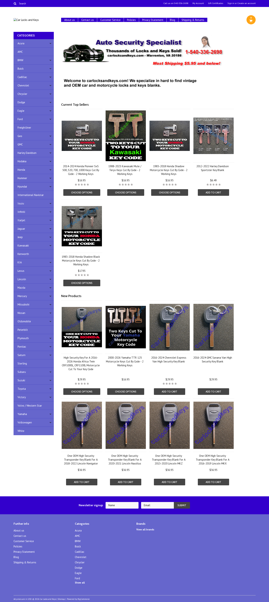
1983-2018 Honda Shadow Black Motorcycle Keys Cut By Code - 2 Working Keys (81, 260)
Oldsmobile (24, 321)
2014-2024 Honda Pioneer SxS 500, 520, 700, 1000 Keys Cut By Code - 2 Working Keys (80, 170)
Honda (21, 169)
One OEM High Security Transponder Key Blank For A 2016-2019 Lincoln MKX (212, 459)
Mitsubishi (23, 304)
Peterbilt (23, 329)
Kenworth (23, 254)
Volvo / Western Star (30, 405)
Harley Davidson (27, 153)
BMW (20, 60)
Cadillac (22, 77)
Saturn (21, 355)
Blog (172, 20)
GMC (20, 144)
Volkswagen (25, 422)
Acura (21, 43)
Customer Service (110, 20)
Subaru (22, 372)
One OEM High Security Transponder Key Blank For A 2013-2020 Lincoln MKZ (169, 459)
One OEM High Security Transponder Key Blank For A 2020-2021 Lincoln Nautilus (125, 459)
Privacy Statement (152, 20)
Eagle (21, 110)
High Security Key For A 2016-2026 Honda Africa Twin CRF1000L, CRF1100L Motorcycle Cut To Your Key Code (81, 363)
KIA (20, 262)
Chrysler (22, 94)
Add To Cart (213, 192)
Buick (21, 68)
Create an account (246, 3)
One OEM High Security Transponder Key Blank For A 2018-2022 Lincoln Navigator (81, 459)
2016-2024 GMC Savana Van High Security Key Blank (212, 359)
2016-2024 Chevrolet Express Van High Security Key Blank (168, 359)
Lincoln (22, 279)
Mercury (22, 296)
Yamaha (22, 414)
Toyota (22, 388)
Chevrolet (23, 85)
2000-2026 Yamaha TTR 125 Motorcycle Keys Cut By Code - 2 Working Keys (124, 361)
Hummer (22, 178)
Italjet (21, 220)
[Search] (15, 3)
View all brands (145, 529)
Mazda (21, 287)
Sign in (230, 3)
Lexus (21, 271)
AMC (20, 51)
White (21, 431)
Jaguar (21, 228)
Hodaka (22, 161)
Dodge (21, 102)
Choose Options (81, 192)
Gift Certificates (215, 3)
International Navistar (31, 195)
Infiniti (21, 212)
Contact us (87, 20)
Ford (20, 119)
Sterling (22, 363)
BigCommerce (84, 599)
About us (69, 20)
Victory (22, 397)
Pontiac (22, 346)
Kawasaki (23, 245)
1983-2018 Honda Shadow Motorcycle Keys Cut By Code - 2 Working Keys (168, 170)
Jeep (20, 237)
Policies (131, 20)
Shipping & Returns (193, 20)
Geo (20, 136)
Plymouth (23, 338)
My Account (198, 3)
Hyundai (22, 186)
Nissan (21, 313)
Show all (80, 582)
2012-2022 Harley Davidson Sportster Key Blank (212, 168)
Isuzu (21, 203)
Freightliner (24, 127)
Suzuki (21, 380)
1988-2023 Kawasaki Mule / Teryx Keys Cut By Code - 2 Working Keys (124, 170)
